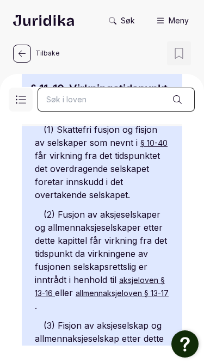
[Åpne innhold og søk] (21, 100)
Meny (179, 20)
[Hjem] (43, 20)
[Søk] (177, 99)
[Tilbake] (22, 54)
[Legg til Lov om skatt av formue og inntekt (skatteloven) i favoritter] (179, 53)
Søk (128, 20)
